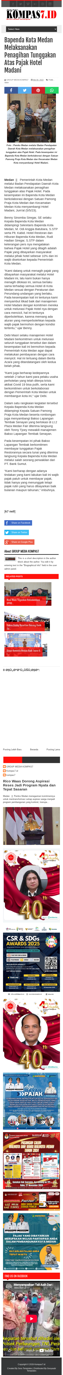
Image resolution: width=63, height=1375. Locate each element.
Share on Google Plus (22, 542)
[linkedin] (50, 4)
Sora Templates (25, 1368)
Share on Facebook (20, 523)
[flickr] (35, 4)
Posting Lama (53, 749)
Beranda (34, 749)
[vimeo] (28, 4)
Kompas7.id (12, 771)
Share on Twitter (19, 532)
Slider (6, 83)
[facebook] (13, 4)
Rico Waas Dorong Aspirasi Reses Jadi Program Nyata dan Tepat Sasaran (29, 785)
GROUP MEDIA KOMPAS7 (19, 766)
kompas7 (10, 775)
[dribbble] (42, 4)
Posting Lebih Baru (12, 749)
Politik (51, 80)
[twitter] (20, 4)
